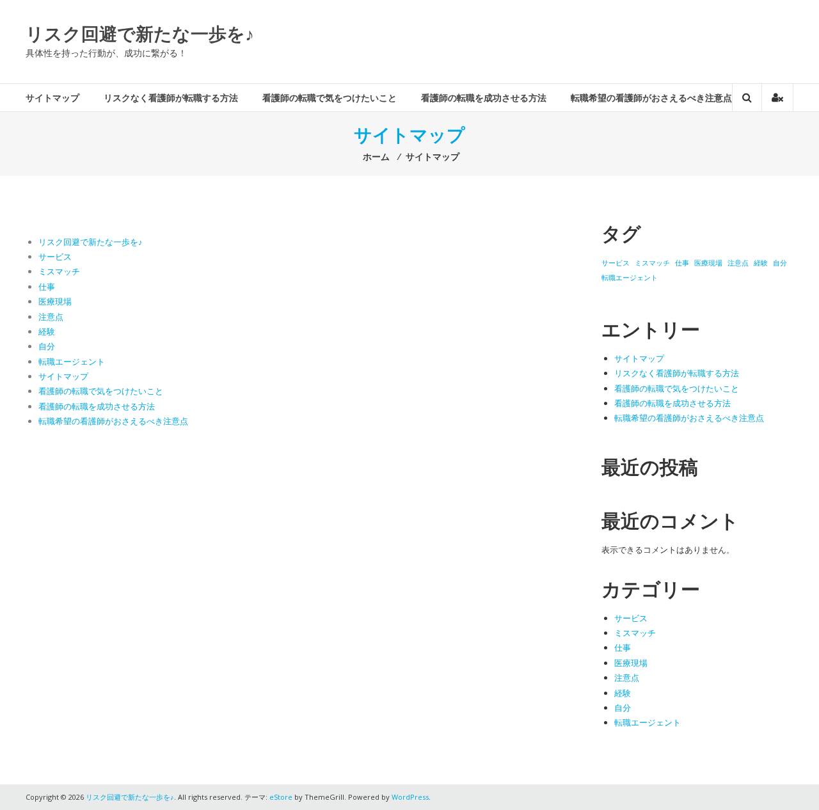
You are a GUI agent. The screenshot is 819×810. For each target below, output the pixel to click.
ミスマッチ (59, 271)
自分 (46, 346)
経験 (46, 331)
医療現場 (55, 301)
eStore (280, 797)
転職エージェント (71, 361)
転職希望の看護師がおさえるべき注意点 (651, 97)
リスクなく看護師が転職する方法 (171, 97)
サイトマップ (52, 97)
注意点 (50, 316)
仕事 (46, 286)
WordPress (410, 797)
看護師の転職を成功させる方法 (483, 97)
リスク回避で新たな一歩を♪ (140, 33)
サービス (55, 256)
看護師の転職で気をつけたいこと (329, 97)
